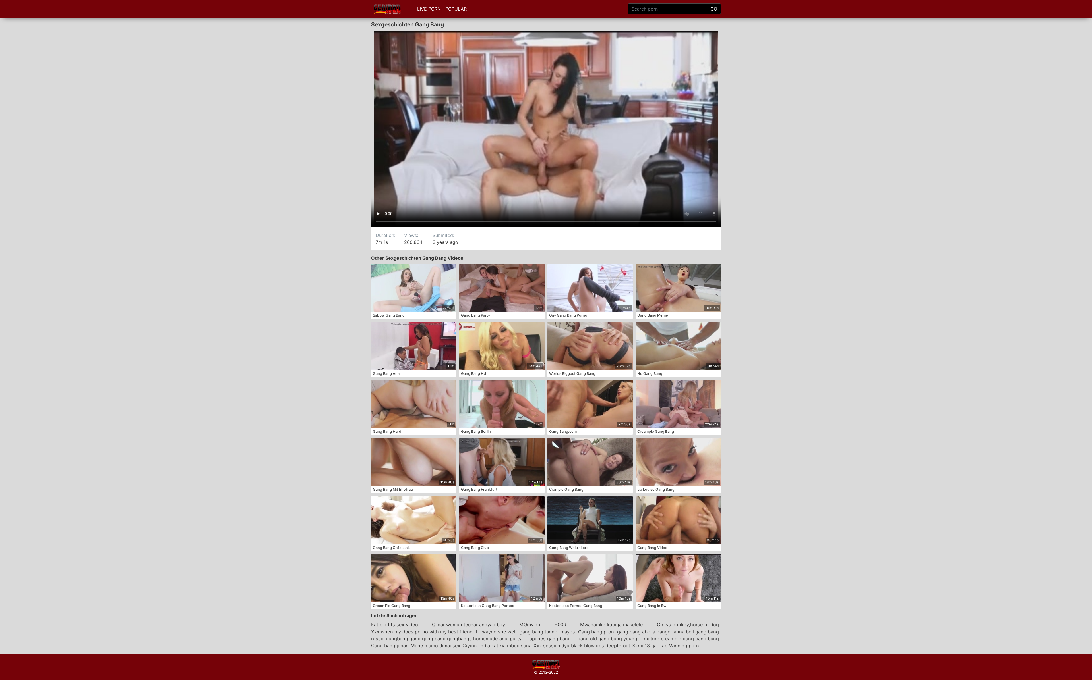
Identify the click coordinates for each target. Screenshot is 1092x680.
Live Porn (429, 9)
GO (713, 9)
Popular (456, 9)
